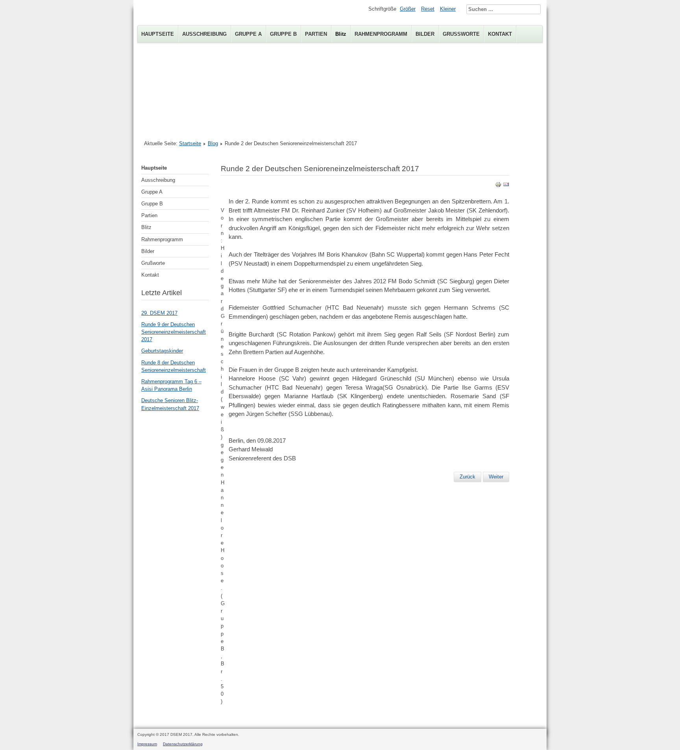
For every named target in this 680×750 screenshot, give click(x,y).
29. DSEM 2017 (159, 313)
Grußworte (461, 34)
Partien (316, 34)
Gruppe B (283, 34)
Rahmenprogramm (381, 34)
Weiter (496, 477)
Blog (213, 143)
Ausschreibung (204, 34)
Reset (427, 9)
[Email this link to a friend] (506, 186)
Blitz (340, 34)
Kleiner (448, 9)
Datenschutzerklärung (183, 744)
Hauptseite (157, 34)
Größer (408, 9)
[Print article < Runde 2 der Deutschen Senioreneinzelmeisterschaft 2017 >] (498, 186)
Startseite (190, 143)
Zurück (467, 477)
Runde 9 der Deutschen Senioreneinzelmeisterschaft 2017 (173, 331)
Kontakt (500, 34)
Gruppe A (248, 34)
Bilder (425, 34)
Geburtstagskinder (162, 351)
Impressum (147, 744)
